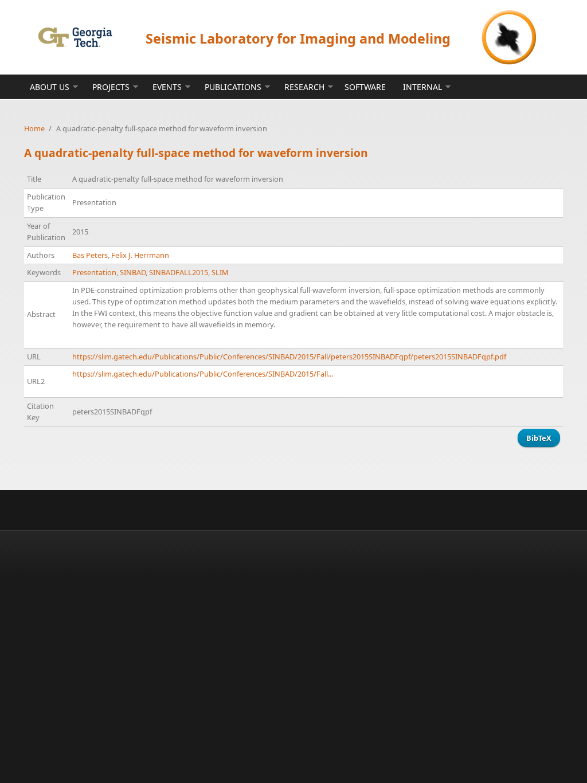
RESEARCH (304, 86)
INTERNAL (422, 86)
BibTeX (538, 438)
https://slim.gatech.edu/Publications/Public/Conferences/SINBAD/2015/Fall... (202, 374)
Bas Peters (90, 255)
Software (365, 86)
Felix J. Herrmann (140, 255)
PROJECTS (111, 86)
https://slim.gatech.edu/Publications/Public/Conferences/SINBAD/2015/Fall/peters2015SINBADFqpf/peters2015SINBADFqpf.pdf (289, 356)
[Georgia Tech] (75, 37)
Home (34, 128)
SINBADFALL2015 (178, 272)
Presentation (94, 272)
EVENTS (167, 86)
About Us (49, 86)
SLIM (220, 272)
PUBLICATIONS (233, 86)
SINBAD (133, 272)
